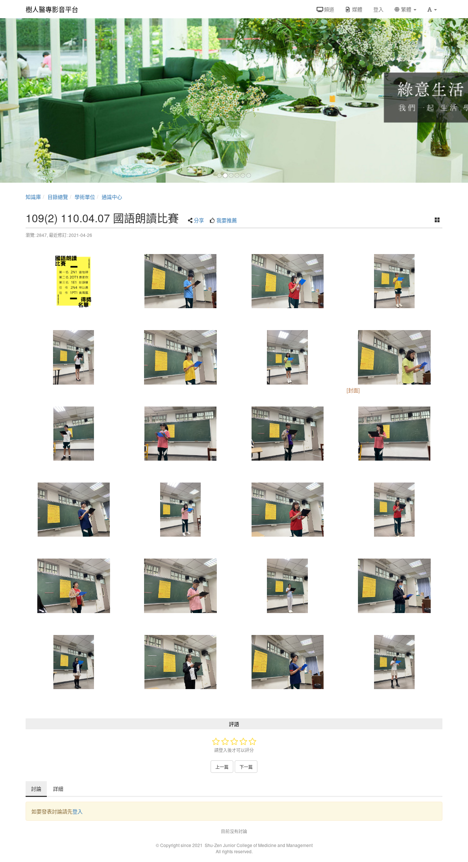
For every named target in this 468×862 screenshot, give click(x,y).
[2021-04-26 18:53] (74, 281)
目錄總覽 (58, 196)
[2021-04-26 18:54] (287, 510)
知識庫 (33, 196)
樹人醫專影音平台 (52, 9)
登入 (77, 811)
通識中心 (112, 196)
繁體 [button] (406, 9)
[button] (432, 9)
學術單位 (85, 196)
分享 (199, 220)
